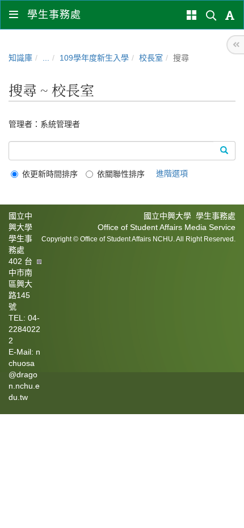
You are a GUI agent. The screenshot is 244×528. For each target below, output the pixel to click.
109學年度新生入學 (94, 57)
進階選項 (172, 173)
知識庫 (20, 57)
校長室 (151, 57)
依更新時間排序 (50, 173)
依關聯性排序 (121, 173)
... (46, 57)
